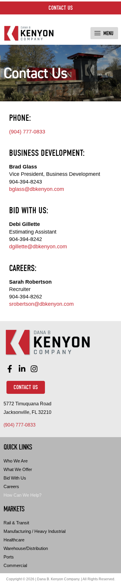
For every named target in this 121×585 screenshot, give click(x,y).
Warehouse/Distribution (26, 548)
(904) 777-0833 (27, 132)
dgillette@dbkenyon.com (38, 246)
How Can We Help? (22, 495)
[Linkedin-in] (22, 369)
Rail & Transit (16, 522)
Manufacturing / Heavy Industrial (34, 531)
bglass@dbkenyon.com (36, 189)
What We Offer (18, 469)
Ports (9, 556)
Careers (11, 486)
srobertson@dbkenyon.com (41, 304)
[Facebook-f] (10, 369)
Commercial (15, 565)
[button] (104, 33)
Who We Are (16, 460)
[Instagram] (34, 369)
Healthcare (14, 539)
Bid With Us (15, 477)
